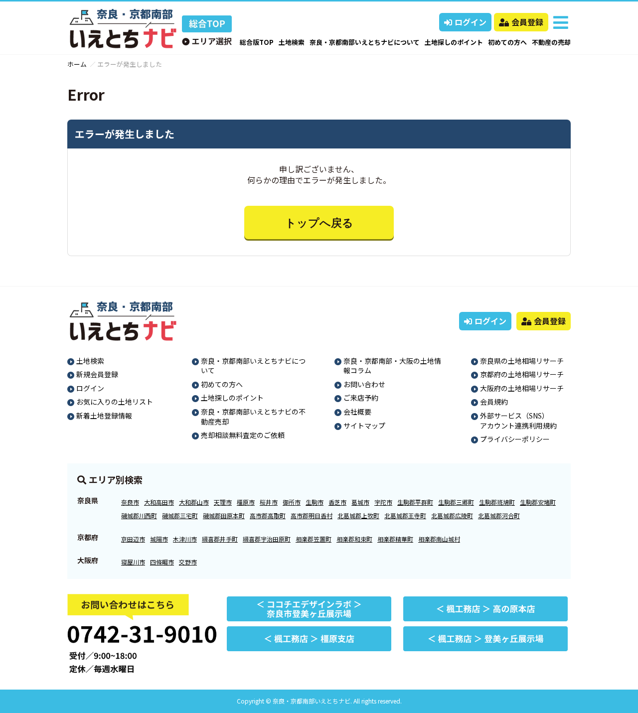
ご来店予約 (360, 398)
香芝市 (337, 502)
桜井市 (269, 502)
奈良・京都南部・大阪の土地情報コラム (392, 366)
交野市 (188, 562)
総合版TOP (257, 42)
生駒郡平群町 (415, 502)
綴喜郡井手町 (220, 539)
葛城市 (360, 502)
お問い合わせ (364, 384)
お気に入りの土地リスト (114, 402)
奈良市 (130, 502)
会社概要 (357, 412)
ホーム (77, 64)
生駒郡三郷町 (456, 502)
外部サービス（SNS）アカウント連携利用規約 (518, 420)
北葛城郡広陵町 (452, 515)
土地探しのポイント (454, 42)
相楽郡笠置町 (313, 539)
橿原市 (246, 502)
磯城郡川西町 (139, 515)
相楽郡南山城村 (439, 539)
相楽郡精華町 (395, 539)
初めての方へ (507, 42)
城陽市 (159, 539)
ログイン (470, 22)
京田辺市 (133, 539)
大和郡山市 (194, 502)
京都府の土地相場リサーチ (522, 374)
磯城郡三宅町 (180, 515)
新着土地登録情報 (104, 416)
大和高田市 (159, 502)
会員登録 (527, 22)
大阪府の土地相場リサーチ (522, 388)
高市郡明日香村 (311, 515)
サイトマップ (364, 425)
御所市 (292, 502)
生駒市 (314, 502)
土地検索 (292, 42)
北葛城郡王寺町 (405, 515)
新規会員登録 (97, 374)
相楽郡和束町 (354, 539)
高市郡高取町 (268, 515)
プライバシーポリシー (515, 439)
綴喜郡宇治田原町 (267, 539)
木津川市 (185, 539)
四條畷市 (162, 562)
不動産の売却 (551, 42)
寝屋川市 (133, 562)
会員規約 (494, 402)
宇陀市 (383, 502)
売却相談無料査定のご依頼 (243, 435)
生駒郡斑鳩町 (497, 502)
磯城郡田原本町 (224, 515)
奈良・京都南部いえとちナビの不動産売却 (253, 417)
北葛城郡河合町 (499, 515)
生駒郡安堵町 (538, 502)
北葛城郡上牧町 (358, 515)
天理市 (223, 502)
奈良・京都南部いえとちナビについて (365, 42)
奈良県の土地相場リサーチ (522, 361)
